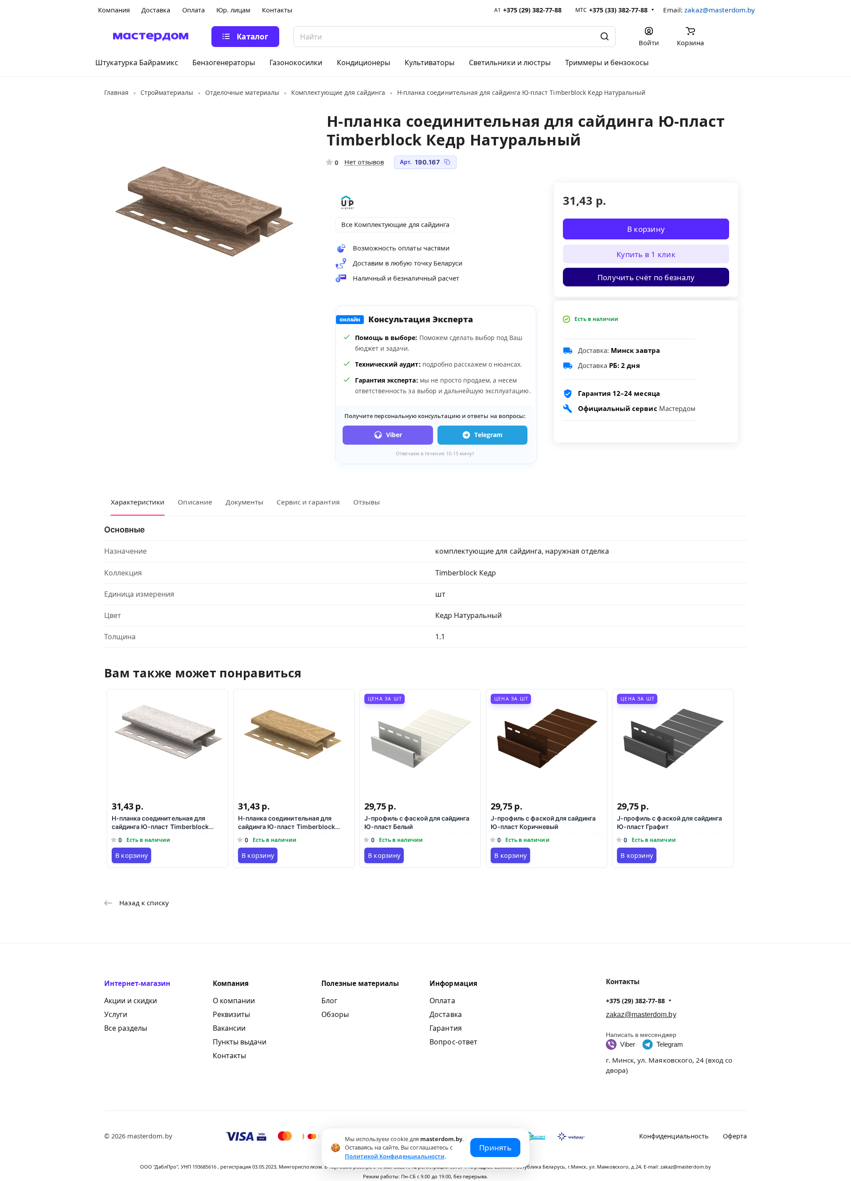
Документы (244, 501)
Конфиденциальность (674, 1135)
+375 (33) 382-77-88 (618, 10)
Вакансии (229, 1028)
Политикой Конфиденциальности (395, 1156)
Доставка (445, 1014)
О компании (234, 1000)
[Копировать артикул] (447, 162)
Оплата (442, 1000)
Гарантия (445, 1028)
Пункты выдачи (239, 1042)
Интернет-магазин (137, 983)
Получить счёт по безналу (646, 277)
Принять (495, 1147)
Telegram (488, 434)
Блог (329, 1000)
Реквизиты (231, 1014)
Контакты (229, 1055)
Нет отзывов (364, 161)
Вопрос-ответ (453, 1042)
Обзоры (335, 1014)
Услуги (115, 1014)
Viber (394, 434)
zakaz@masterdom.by (719, 9)
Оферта (735, 1135)
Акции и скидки (130, 1000)
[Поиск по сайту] (604, 36)
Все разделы (125, 1028)
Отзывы (366, 501)
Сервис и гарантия (308, 501)
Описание (195, 501)
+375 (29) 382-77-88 (532, 10)
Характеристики (137, 501)
